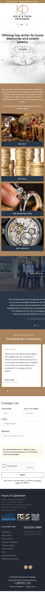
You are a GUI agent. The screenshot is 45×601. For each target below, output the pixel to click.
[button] (34, 325)
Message (5, 431)
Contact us (6, 532)
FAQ (3, 552)
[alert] (22, 451)
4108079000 (13, 1)
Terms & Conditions (10, 542)
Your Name (6, 409)
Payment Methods (9, 555)
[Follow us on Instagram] (30, 567)
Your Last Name (31, 409)
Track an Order (8, 545)
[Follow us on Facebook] (26, 567)
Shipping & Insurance (10, 559)
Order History (7, 549)
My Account (7, 535)
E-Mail (4, 419)
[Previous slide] (4, 310)
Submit (22, 475)
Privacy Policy (7, 539)
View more (22, 49)
